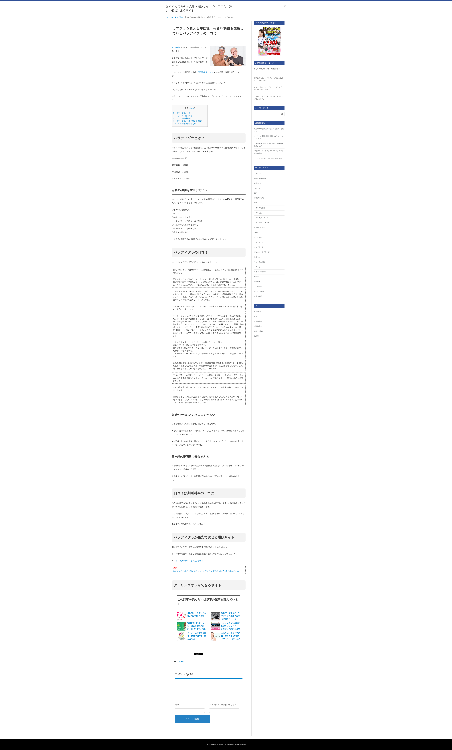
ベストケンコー (259, 188)
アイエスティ (258, 242)
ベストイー (258, 267)
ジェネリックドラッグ (261, 252)
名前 (176, 705)
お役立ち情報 (258, 331)
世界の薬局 (258, 296)
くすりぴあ (258, 213)
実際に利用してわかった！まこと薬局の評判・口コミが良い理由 (196, 626)
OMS (256, 232)
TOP (255, 203)
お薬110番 (258, 183)
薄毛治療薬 (258, 321)
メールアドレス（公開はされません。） (222, 705)
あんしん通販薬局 (260, 178)
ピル (255, 316)
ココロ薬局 (258, 286)
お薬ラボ (257, 281)
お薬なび (257, 257)
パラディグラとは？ (181, 113)
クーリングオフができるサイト (186, 124)
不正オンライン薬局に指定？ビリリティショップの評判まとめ (230, 626)
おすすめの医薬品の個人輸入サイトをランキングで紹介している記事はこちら (206, 571)
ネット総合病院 (259, 262)
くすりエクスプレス (261, 218)
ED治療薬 (176, 47)
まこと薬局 (258, 237)
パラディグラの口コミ (182, 116)
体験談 (256, 336)
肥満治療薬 (258, 326)
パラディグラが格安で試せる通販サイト (189, 121)
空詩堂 (256, 277)
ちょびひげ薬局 (259, 227)
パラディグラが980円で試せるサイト (189, 561)
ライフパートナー (260, 272)
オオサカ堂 (258, 173)
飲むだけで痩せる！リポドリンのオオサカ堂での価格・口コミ (230, 616)
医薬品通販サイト (205, 72)
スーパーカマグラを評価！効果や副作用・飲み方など (196, 636)
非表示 (191, 108)
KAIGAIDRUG (259, 198)
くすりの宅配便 (259, 208)
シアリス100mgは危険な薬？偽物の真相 (268, 158)
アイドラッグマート (261, 247)
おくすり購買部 (259, 291)
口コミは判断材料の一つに (184, 118)
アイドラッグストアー (261, 222)
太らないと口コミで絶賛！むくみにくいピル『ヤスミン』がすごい (230, 636)
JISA (255, 193)
